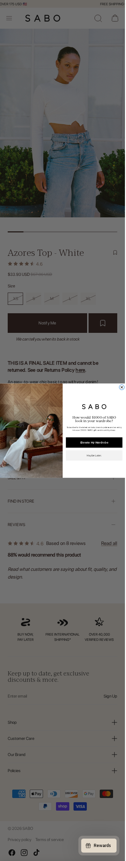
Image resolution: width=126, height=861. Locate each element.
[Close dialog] (121, 387)
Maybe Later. (93, 455)
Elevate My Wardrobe (94, 442)
